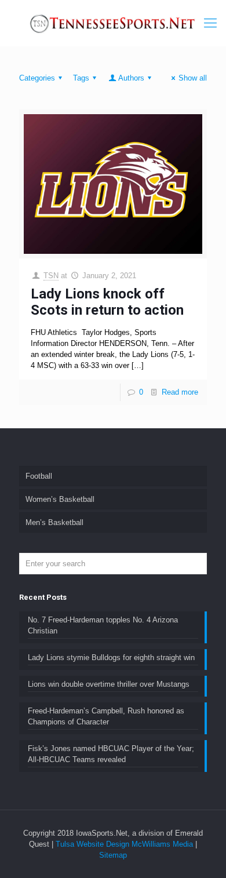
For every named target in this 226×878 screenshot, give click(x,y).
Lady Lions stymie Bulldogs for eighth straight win (111, 657)
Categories (37, 78)
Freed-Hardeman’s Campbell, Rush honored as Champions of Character (106, 716)
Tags (81, 78)
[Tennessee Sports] (113, 23)
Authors (131, 78)
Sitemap (113, 855)
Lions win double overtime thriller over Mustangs (108, 684)
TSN (51, 275)
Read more (180, 392)
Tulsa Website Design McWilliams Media (125, 844)
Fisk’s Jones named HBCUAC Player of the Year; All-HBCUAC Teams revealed (111, 754)
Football (38, 476)
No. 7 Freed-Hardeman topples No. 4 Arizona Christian (103, 625)
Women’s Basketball (59, 499)
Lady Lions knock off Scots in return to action (107, 302)
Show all (192, 78)
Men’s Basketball (54, 522)
